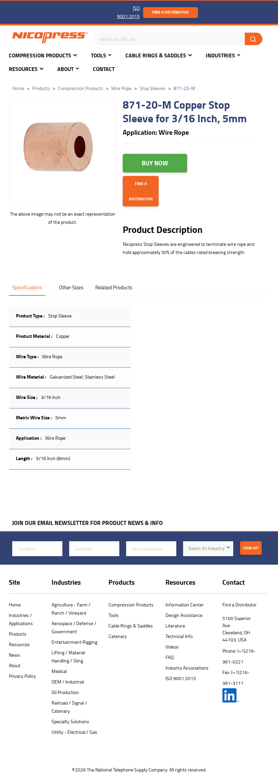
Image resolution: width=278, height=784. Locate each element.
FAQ (169, 657)
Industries (220, 55)
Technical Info (179, 636)
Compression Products (40, 55)
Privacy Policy (22, 676)
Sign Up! (251, 548)
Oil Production (65, 692)
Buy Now (155, 163)
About (65, 69)
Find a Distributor (170, 12)
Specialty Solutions (70, 721)
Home (15, 604)
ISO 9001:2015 (180, 678)
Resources (23, 69)
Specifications (27, 287)
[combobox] (208, 548)
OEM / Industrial (68, 681)
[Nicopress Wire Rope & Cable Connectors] (50, 39)
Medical (59, 671)
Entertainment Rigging (74, 642)
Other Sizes (71, 287)
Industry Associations (187, 667)
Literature (175, 625)
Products (17, 634)
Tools (98, 55)
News (14, 655)
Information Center (184, 604)
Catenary (117, 636)
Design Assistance (183, 615)
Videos (172, 646)
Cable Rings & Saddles (155, 55)
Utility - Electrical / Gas (74, 732)
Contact (104, 69)
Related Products (113, 287)
